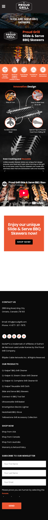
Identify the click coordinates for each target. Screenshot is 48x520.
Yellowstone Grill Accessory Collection (19, 417)
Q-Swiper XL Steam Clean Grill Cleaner (20, 375)
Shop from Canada (11, 437)
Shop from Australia (11, 442)
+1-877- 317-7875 (17, 325)
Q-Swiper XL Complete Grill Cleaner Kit (20, 380)
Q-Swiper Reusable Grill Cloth (15, 386)
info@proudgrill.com (17, 322)
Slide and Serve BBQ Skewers (15, 391)
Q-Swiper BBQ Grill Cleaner (14, 370)
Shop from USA (9, 431)
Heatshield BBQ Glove (12, 412)
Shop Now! (24, 241)
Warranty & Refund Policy (14, 447)
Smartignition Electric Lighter (15, 407)
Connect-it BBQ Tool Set (13, 396)
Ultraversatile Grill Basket (13, 401)
